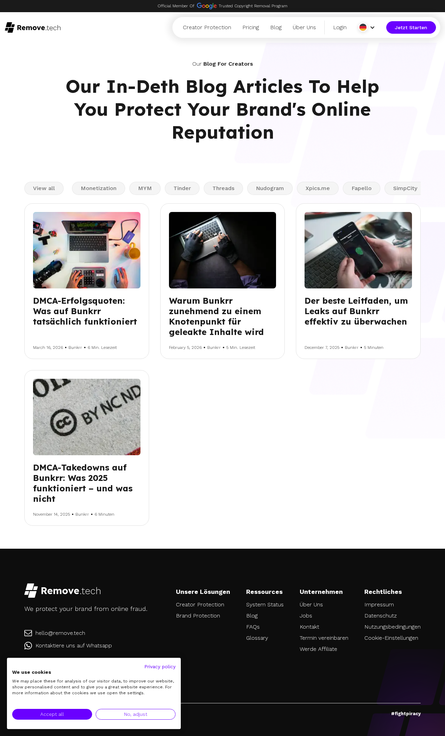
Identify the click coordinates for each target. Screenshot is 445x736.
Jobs (306, 615)
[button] (368, 27)
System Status (265, 604)
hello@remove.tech (60, 633)
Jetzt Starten (411, 27)
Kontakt (309, 626)
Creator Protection (207, 27)
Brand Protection (198, 615)
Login (340, 27)
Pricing (250, 27)
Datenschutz (380, 615)
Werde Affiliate (318, 649)
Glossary (257, 638)
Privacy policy (160, 666)
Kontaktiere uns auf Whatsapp (73, 645)
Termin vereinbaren (324, 638)
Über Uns (304, 27)
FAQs (253, 626)
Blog (276, 27)
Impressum (379, 604)
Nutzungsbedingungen (392, 626)
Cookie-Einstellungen (391, 638)
